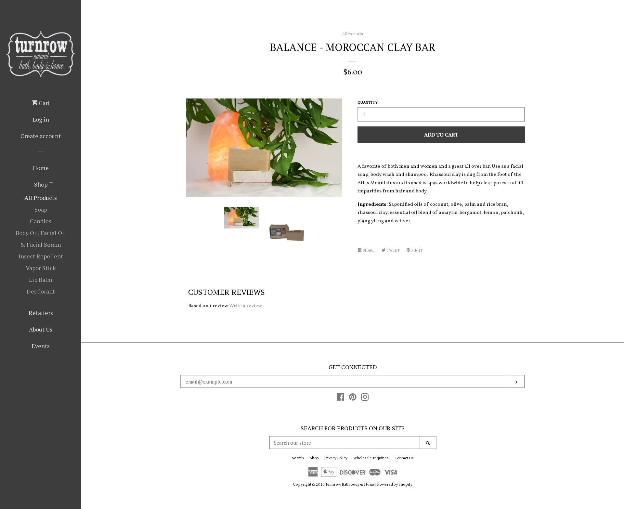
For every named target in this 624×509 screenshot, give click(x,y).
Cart (43, 103)
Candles (40, 221)
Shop (40, 184)
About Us (40, 329)
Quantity (368, 102)
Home (41, 168)
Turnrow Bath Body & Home (350, 484)
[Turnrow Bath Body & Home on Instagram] (365, 399)
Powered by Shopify (394, 484)
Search (298, 457)
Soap (40, 209)
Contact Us (404, 457)
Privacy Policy (335, 457)
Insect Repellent (41, 256)
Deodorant (41, 291)
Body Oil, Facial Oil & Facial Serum (41, 238)
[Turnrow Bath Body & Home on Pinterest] (353, 399)
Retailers (41, 313)
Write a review (245, 306)
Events (41, 346)
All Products (40, 198)
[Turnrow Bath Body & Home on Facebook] (340, 399)
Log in (40, 119)
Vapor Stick (41, 268)
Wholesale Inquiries (371, 457)
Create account (40, 136)
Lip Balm (40, 279)
